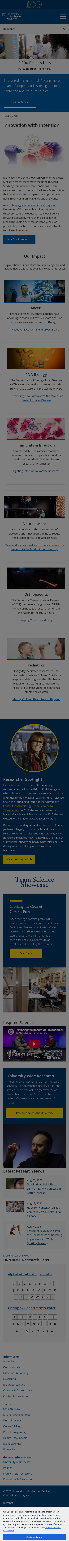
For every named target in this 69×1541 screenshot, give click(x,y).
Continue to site (34, 1537)
